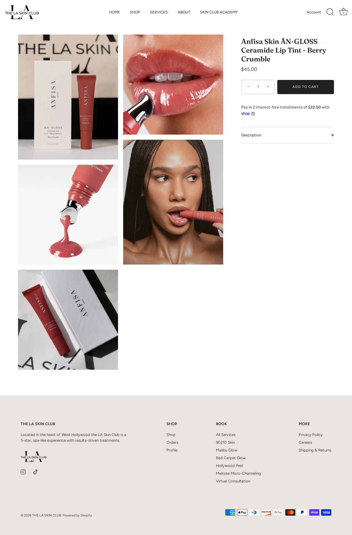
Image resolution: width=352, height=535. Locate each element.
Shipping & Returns (315, 450)
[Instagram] (23, 471)
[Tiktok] (35, 471)
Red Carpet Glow (231, 458)
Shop (170, 434)
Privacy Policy (311, 434)
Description (251, 135)
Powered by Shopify (77, 515)
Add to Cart (305, 87)
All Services (226, 434)
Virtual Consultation (233, 481)
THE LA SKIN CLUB (46, 515)
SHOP (135, 12)
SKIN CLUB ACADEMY (219, 12)
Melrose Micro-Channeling (238, 473)
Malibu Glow (226, 450)
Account (314, 12)
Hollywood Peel (229, 465)
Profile (172, 450)
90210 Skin (225, 442)
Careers (305, 442)
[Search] (330, 12)
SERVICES (159, 12)
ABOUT (184, 12)
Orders (172, 442)
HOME (114, 12)
